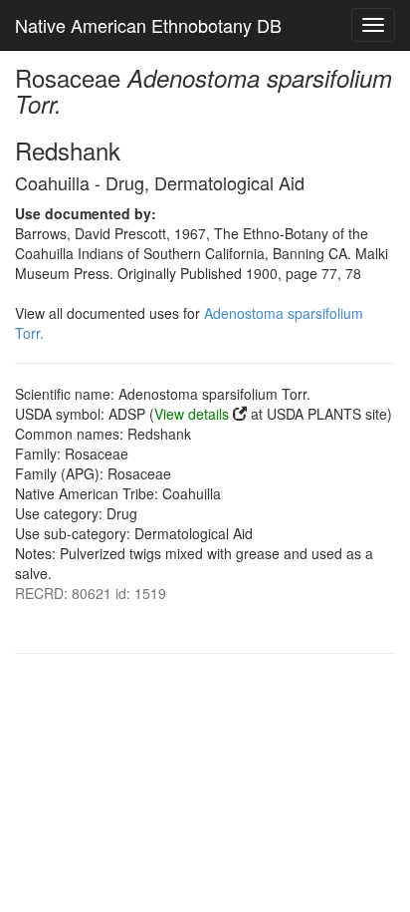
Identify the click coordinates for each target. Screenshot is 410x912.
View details (191, 414)
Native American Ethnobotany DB (148, 25)
